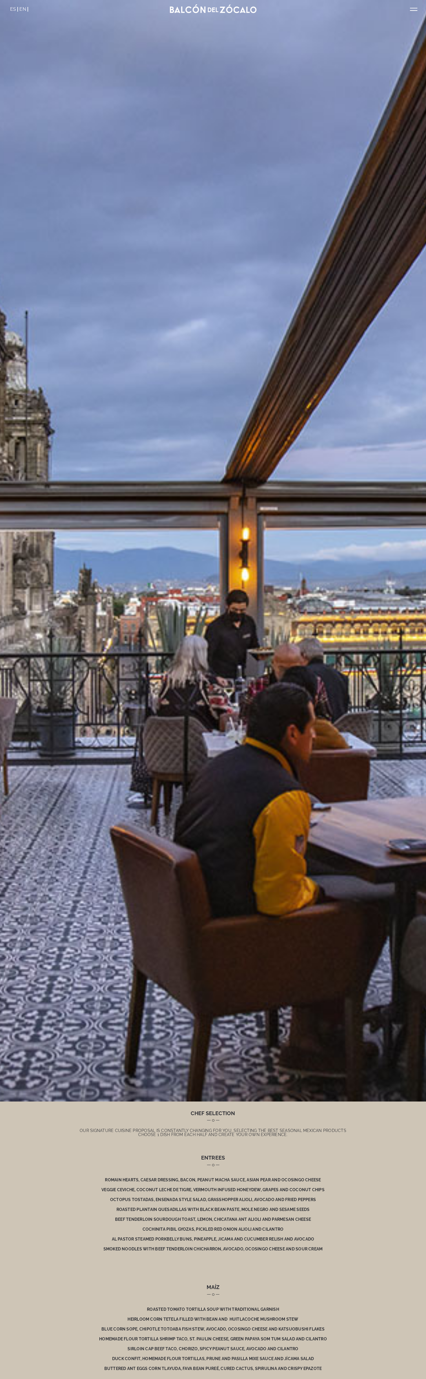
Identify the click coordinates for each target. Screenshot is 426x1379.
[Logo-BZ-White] (213, 7)
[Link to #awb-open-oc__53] (413, 9)
